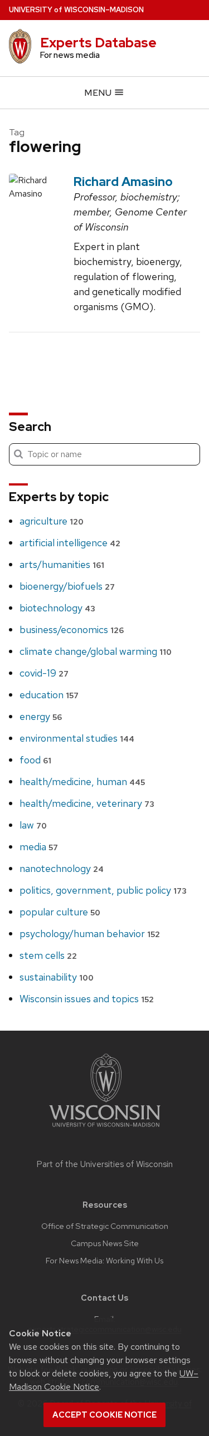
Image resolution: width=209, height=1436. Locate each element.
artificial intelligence (70, 542)
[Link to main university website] (105, 1129)
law (33, 825)
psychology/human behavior (90, 933)
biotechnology (57, 607)
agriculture (52, 520)
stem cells (48, 955)
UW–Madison (76, 9)
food (35, 759)
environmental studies (77, 738)
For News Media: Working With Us (104, 1261)
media (39, 846)
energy (41, 716)
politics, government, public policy (103, 890)
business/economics (72, 629)
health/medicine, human (82, 781)
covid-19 (44, 672)
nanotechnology (62, 868)
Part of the (105, 1164)
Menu (99, 93)
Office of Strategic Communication (104, 1226)
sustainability (57, 977)
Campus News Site (105, 1243)
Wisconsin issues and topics (87, 998)
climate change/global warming (96, 651)
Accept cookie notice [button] (104, 1414)
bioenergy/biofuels (67, 586)
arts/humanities (62, 564)
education (49, 694)
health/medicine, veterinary (87, 803)
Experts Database (98, 42)
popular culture (60, 911)
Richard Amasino (123, 181)
